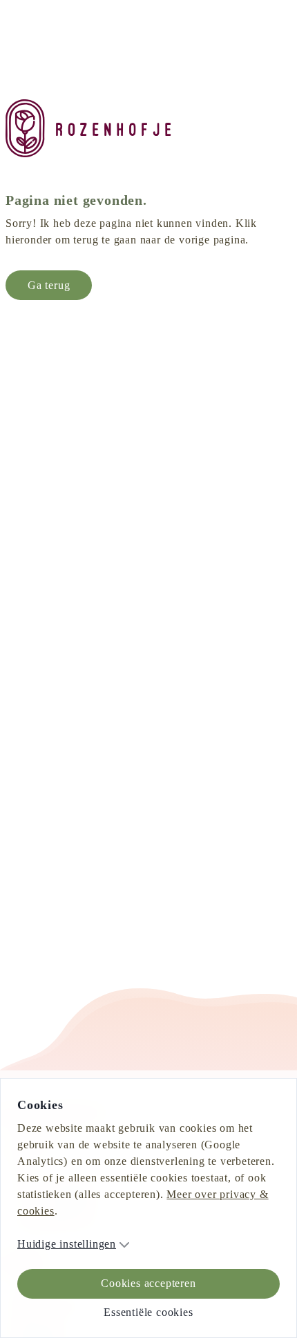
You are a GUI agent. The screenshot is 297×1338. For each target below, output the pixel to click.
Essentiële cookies (148, 1312)
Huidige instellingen (77, 1244)
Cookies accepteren (148, 1283)
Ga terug (55, 302)
